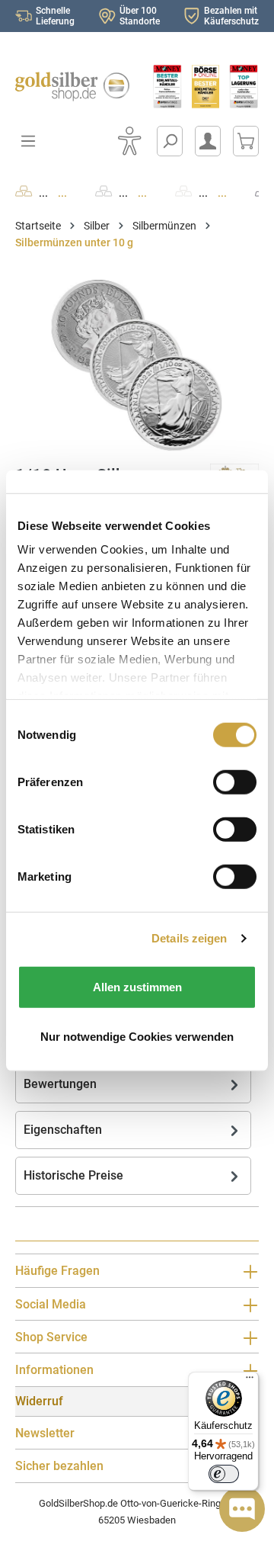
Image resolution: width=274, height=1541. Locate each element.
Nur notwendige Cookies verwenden (137, 1036)
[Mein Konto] (208, 141)
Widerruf (39, 1401)
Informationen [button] (54, 1370)
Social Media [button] (50, 1304)
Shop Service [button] (51, 1337)
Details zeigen (189, 938)
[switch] (224, 1474)
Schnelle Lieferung (55, 16)
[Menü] (250, 1381)
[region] (137, 365)
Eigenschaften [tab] (63, 1129)
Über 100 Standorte (139, 16)
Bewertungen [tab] (60, 1084)
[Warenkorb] (246, 141)
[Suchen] (170, 141)
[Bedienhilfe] (129, 141)
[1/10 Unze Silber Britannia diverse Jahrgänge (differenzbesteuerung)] (137, 365)
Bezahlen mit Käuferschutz (231, 16)
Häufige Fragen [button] (57, 1270)
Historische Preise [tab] (73, 1175)
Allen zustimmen (137, 986)
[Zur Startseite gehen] (68, 86)
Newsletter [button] (45, 1433)
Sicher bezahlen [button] (59, 1466)
